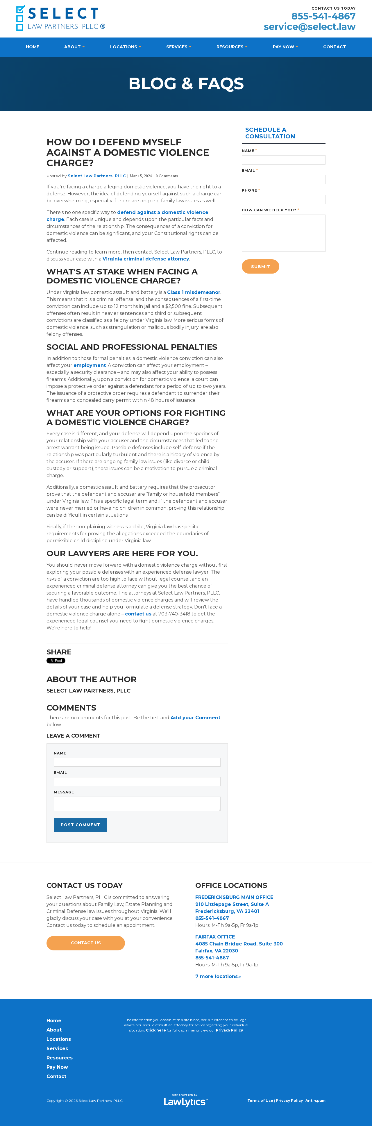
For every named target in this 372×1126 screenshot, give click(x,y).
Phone (251, 190)
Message (64, 792)
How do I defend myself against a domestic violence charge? (127, 152)
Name (60, 753)
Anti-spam (315, 1100)
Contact (334, 46)
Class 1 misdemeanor (193, 292)
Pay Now (283, 46)
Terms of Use (260, 1100)
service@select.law (310, 27)
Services (176, 46)
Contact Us (86, 942)
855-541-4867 (323, 16)
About (72, 46)
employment (90, 365)
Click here (156, 1030)
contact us (138, 614)
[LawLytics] (186, 1100)
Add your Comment (195, 717)
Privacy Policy (229, 1030)
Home (32, 46)
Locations (123, 46)
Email (60, 772)
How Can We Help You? (270, 210)
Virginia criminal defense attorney (146, 259)
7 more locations (216, 976)
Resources (230, 46)
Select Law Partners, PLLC (97, 176)
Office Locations (231, 885)
